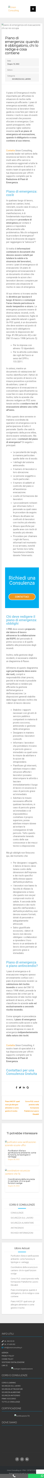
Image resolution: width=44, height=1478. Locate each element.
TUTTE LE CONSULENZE (11, 1402)
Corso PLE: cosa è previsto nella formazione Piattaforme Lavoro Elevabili (31, 1108)
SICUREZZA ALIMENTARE (22, 1223)
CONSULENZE (17, 1213)
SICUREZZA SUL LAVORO (21, 79)
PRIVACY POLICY (8, 1356)
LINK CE (5, 1365)
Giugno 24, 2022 (14, 1186)
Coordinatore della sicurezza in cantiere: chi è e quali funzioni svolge (21, 1181)
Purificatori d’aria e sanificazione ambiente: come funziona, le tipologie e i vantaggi (22, 1154)
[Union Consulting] (16, 8)
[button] (22, 596)
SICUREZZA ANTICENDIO (11, 1395)
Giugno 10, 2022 (13, 64)
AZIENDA (5, 1353)
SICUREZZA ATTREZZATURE (12, 1389)
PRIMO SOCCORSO (9, 1399)
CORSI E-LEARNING (9, 1383)
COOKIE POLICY (7, 1359)
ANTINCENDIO (17, 1228)
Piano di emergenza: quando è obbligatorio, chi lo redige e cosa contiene (25, 1293)
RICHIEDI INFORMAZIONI (22, 1233)
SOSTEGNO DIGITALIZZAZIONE (13, 1362)
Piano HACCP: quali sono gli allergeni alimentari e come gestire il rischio (23, 1304)
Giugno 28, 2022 (14, 1159)
